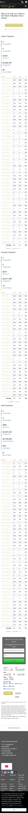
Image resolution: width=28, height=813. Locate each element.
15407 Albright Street (7, 235)
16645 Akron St (5, 80)
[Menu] (26, 6)
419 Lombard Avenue (7, 542)
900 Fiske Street (5, 299)
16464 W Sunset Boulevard (9, 309)
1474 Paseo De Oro (6, 549)
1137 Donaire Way (6, 476)
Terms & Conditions (17, 805)
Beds (5, 677)
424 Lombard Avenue (7, 539)
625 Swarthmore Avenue (8, 322)
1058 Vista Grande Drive (8, 149)
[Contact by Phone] (22, 2)
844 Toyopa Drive (6, 526)
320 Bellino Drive (6, 215)
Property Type (7, 682)
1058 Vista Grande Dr (7, 143)
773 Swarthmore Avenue (8, 611)
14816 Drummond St (7, 332)
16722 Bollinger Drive (7, 466)
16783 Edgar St (5, 106)
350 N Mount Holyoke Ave (8, 352)
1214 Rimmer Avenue (7, 506)
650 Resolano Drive (7, 529)
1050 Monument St (6, 212)
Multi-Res (12, 686)
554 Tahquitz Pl (5, 345)
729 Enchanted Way (7, 608)
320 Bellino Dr (5, 205)
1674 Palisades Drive (7, 199)
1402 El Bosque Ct (6, 378)
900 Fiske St (4, 296)
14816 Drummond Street (8, 335)
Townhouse (19, 683)
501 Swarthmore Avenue (8, 185)
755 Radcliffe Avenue (7, 615)
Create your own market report (15, 29)
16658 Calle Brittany (7, 156)
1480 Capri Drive (6, 588)
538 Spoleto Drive (6, 242)
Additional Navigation (14, 728)
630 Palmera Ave (6, 385)
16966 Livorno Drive (7, 159)
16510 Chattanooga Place (8, 512)
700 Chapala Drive (6, 572)
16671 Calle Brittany (7, 90)
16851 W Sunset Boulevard (9, 516)
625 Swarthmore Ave (7, 319)
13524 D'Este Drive (6, 463)
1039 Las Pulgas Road (7, 585)
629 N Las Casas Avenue (8, 519)
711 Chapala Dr (5, 103)
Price (5, 672)
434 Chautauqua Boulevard (9, 218)
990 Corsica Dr (5, 96)
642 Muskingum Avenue (8, 592)
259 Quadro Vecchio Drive (8, 595)
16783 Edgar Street (6, 123)
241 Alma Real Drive (7, 316)
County (5, 667)
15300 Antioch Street (7, 602)
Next (19, 248)
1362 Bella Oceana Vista (8, 172)
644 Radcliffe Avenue (7, 559)
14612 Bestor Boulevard (8, 536)
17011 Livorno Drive (7, 625)
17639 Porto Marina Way (8, 365)
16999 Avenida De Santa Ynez (10, 486)
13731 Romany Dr (6, 192)
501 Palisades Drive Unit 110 (9, 489)
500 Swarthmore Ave (7, 339)
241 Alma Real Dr (6, 312)
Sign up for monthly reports (14, 25)
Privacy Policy (5, 805)
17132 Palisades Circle (7, 555)
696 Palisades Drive (7, 470)
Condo (12, 683)
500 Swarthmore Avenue (8, 342)
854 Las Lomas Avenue (8, 621)
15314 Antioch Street (7, 605)
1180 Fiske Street (6, 509)
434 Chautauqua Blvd (7, 209)
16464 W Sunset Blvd (7, 306)
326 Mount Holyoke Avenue (9, 545)
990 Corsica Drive (6, 113)
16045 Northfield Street (7, 473)
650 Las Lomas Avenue (8, 493)
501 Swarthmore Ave (7, 176)
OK (14, 810)
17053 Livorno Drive (7, 618)
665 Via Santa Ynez (7, 499)
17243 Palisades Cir (7, 358)
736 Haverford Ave (6, 179)
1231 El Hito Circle (6, 496)
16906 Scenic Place (7, 565)
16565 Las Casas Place (8, 126)
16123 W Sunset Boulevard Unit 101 (11, 562)
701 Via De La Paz (6, 100)
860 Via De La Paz (6, 503)
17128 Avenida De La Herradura (10, 325)
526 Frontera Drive (6, 578)
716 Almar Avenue (6, 598)
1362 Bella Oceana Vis (7, 169)
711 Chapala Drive (6, 119)
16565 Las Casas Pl (7, 110)
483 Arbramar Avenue (7, 522)
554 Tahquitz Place (6, 349)
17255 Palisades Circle (7, 195)
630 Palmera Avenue (7, 388)
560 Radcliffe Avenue (7, 532)
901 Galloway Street (7, 182)
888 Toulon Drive (6, 139)
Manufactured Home (10, 689)
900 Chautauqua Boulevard (9, 302)
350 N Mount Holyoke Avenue (9, 355)
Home (6, 683)
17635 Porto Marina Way (8, 368)
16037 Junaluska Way (7, 479)
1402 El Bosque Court (7, 382)
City (16, 667)
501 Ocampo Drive (6, 575)
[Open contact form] (26, 2)
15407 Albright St (6, 232)
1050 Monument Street (7, 222)
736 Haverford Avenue (7, 189)
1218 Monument (5, 166)
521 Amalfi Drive (6, 552)
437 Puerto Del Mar (6, 391)
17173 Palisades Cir (7, 129)
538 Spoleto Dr (5, 238)
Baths (10, 677)
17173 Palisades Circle (7, 136)
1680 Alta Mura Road (7, 228)
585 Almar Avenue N (7, 582)
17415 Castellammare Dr (8, 146)
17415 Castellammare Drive (9, 152)
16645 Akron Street (6, 83)
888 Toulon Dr (5, 133)
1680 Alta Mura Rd (6, 225)
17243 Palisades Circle (7, 362)
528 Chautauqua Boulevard (9, 569)
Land (6, 686)
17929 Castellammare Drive (9, 86)
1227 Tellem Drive (6, 483)
